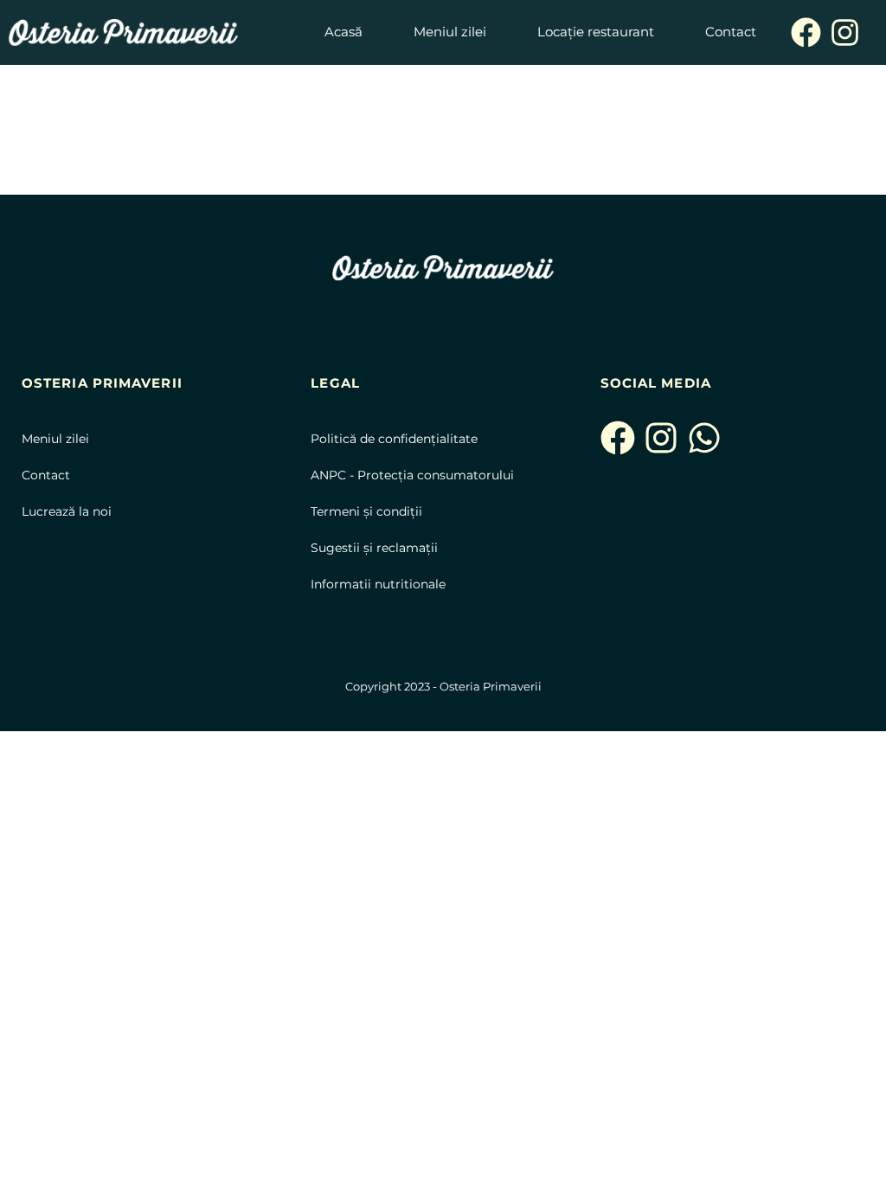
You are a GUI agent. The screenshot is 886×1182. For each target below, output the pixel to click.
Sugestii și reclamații (374, 548)
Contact (46, 475)
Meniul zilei (55, 438)
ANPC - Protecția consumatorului (414, 475)
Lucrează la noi (67, 511)
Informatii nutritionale (380, 584)
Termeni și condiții (366, 511)
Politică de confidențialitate (394, 438)
